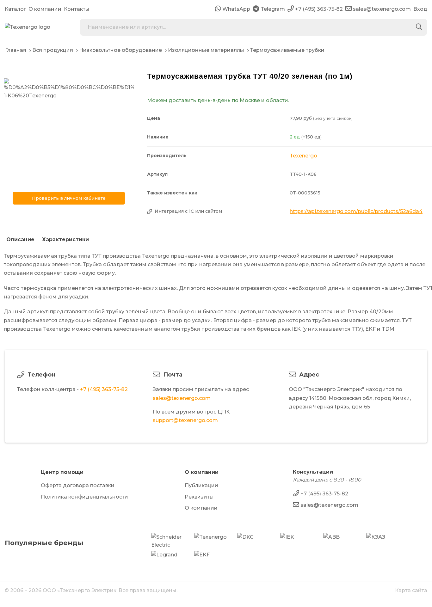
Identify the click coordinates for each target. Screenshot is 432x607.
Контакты (76, 9)
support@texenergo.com (185, 420)
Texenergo (303, 156)
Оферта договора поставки (77, 485)
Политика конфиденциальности (84, 497)
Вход (420, 9)
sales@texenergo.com (182, 398)
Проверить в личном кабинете (69, 198)
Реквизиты (199, 497)
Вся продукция (52, 50)
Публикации (201, 485)
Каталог (15, 9)
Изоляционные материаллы (206, 50)
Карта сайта (411, 590)
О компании (44, 9)
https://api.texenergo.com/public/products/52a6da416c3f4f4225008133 (356, 211)
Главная (15, 50)
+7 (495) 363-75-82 (104, 389)
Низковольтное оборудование (120, 50)
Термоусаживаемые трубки (287, 50)
